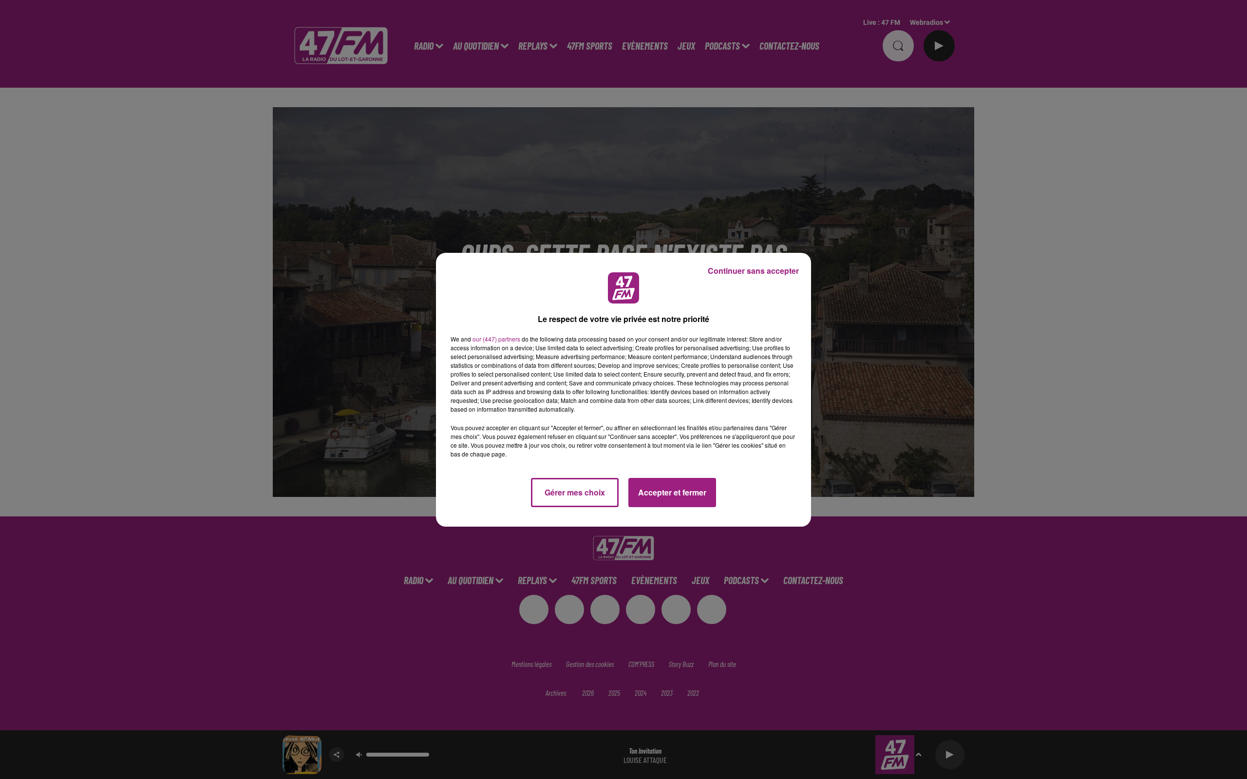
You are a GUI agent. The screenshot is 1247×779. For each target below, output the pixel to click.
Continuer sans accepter (753, 270)
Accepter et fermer (672, 492)
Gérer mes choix (575, 492)
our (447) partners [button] (496, 339)
